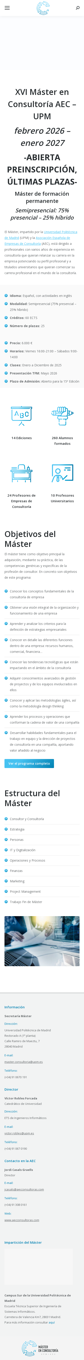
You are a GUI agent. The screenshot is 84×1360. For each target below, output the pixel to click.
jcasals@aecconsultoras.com (24, 1189)
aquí (52, 1322)
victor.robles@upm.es (19, 1133)
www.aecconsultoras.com (21, 1220)
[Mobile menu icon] (7, 8)
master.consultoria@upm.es (23, 1062)
